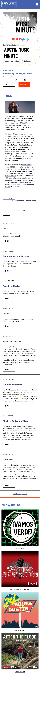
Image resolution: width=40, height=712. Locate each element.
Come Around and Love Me (16, 256)
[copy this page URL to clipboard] (16, 80)
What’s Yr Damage (12, 341)
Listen (10, 84)
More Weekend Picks (13, 384)
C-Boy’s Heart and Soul (19, 182)
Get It (5, 228)
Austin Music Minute (12, 61)
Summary (8, 96)
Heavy (6, 314)
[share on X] (24, 80)
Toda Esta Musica (11, 286)
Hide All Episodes (20, 210)
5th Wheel (8, 460)
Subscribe (24, 84)
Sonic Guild (26, 165)
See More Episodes (20, 494)
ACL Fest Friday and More (15, 421)
